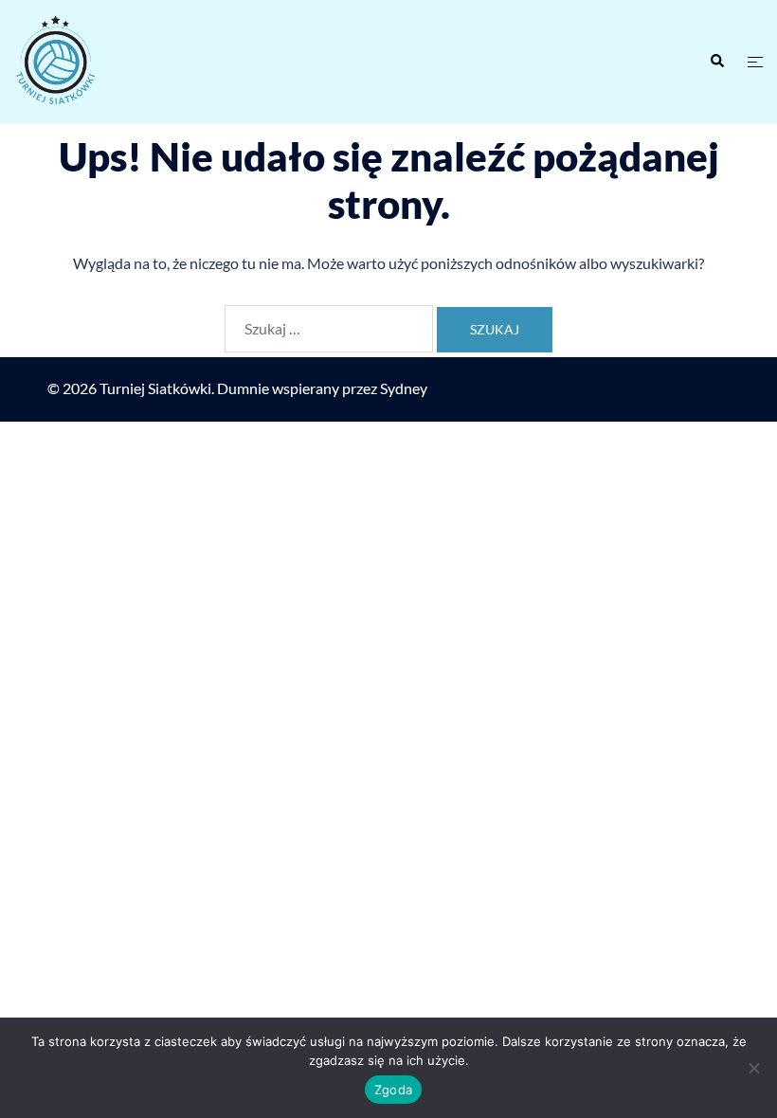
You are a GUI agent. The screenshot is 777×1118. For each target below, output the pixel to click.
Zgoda (393, 1089)
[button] (716, 61)
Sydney (403, 388)
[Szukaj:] (329, 328)
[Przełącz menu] (755, 62)
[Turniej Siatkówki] (129, 61)
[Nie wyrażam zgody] (753, 1067)
